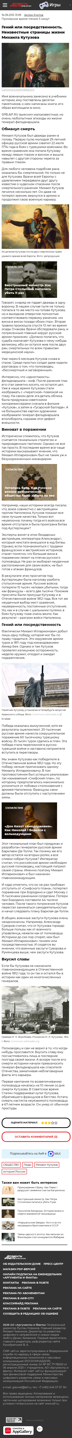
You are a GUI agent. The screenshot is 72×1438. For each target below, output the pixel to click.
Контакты (11, 1282)
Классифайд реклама (20, 1303)
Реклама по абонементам (23, 1293)
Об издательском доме (22, 1264)
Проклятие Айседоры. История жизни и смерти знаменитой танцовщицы (41, 1212)
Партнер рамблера (35, 1420)
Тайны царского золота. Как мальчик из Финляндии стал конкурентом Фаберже (41, 1236)
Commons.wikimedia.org (18, 89)
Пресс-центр (53, 1264)
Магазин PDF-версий (19, 1269)
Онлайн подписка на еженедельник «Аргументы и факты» (32, 1276)
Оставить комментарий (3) (36, 1136)
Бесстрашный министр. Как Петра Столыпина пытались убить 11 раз (37, 1200)
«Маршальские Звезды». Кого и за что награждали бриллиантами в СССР (39, 1224)
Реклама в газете (35, 1282)
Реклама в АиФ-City (18, 1298)
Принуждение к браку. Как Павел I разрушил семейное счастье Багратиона (41, 1189)
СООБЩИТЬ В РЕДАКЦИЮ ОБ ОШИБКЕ (30, 1313)
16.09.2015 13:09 (11, 15)
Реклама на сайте (17, 1287)
